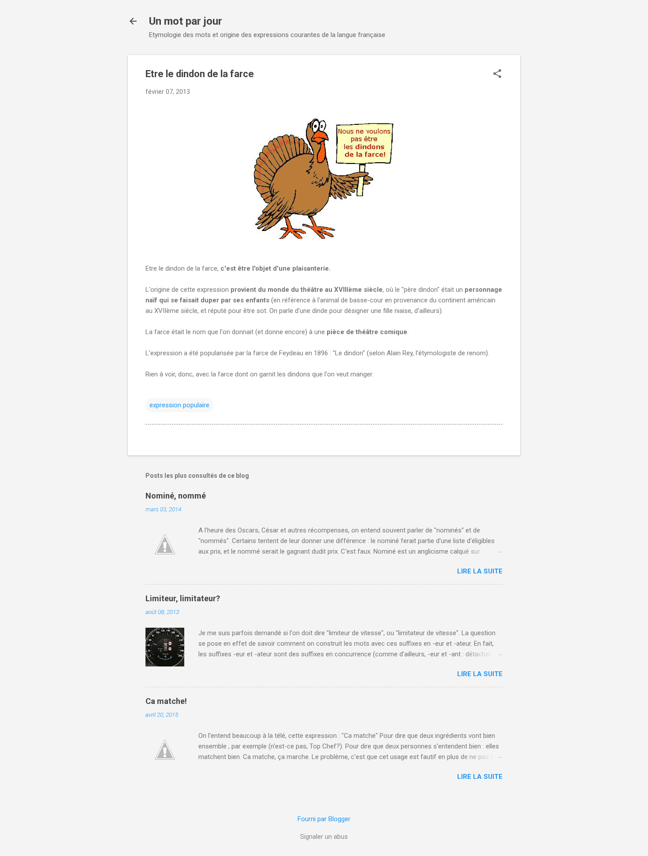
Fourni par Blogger (324, 819)
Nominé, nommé (175, 495)
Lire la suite (480, 571)
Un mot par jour (185, 21)
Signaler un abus (324, 837)
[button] (497, 74)
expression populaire (179, 405)
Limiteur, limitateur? (182, 598)
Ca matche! (166, 701)
